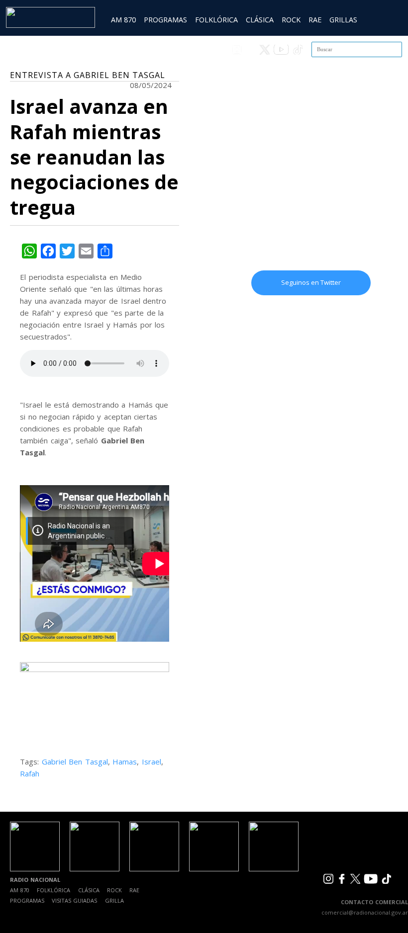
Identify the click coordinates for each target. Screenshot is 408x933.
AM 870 (123, 19)
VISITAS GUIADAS (74, 900)
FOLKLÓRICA (216, 19)
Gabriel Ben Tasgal (75, 761)
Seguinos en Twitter (311, 282)
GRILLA (114, 900)
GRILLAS (343, 19)
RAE (314, 19)
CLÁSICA (260, 19)
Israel (151, 761)
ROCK (291, 19)
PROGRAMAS (165, 19)
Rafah (29, 773)
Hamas (124, 761)
